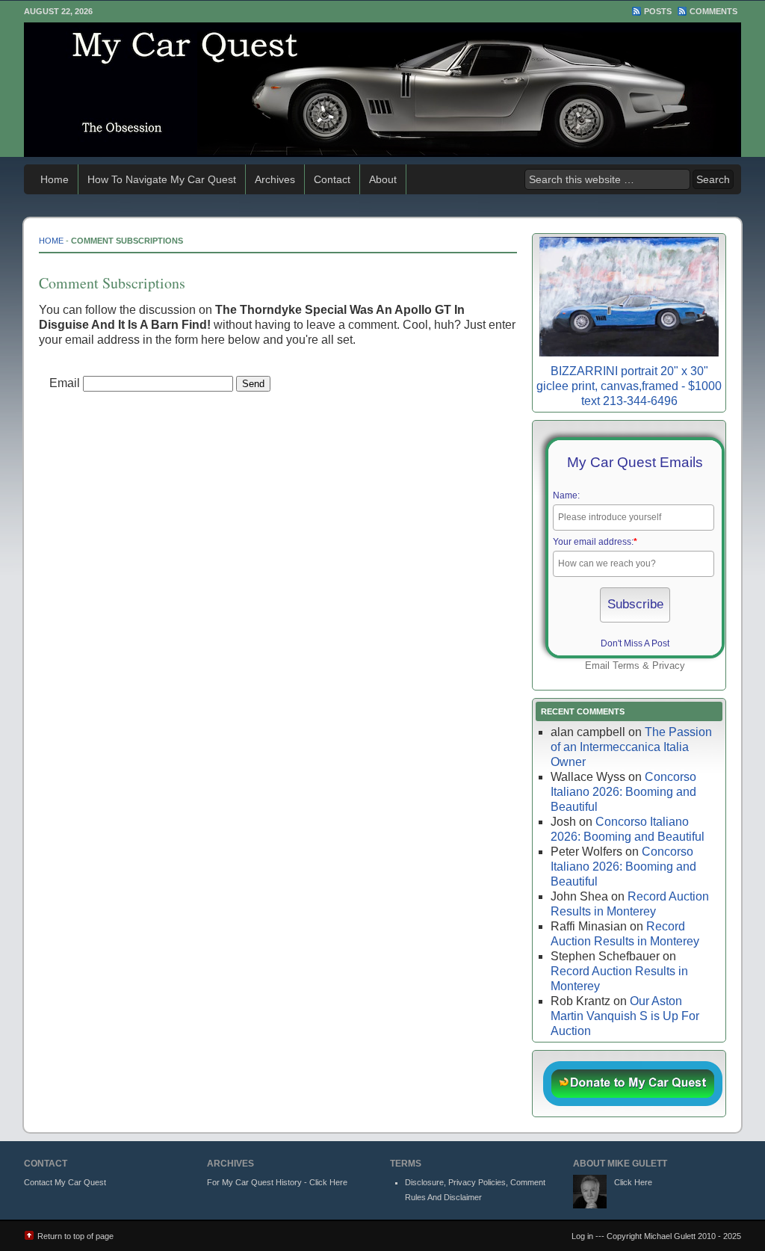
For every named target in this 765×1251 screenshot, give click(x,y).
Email (64, 383)
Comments (713, 11)
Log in (582, 1236)
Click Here (633, 1182)
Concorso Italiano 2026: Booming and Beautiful (623, 791)
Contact (332, 179)
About (383, 179)
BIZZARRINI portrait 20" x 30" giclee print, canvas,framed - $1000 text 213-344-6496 (629, 386)
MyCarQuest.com (382, 89)
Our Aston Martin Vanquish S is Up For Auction (625, 1016)
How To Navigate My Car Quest (161, 179)
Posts (658, 11)
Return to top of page (75, 1236)
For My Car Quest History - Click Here (277, 1182)
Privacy (668, 665)
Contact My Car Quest (65, 1182)
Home (54, 179)
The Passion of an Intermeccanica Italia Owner (631, 747)
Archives (275, 179)
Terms (626, 665)
